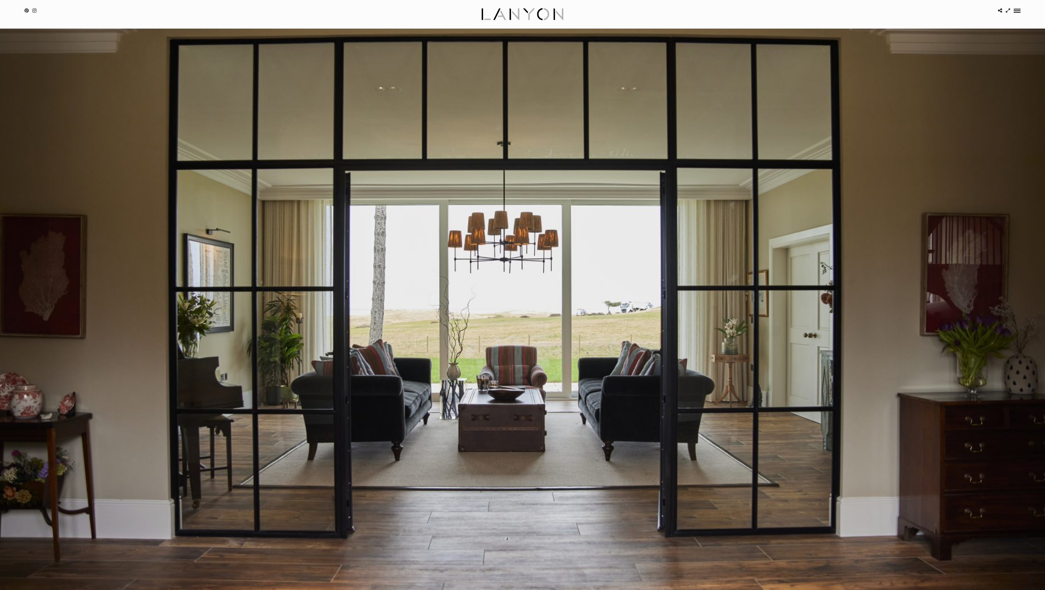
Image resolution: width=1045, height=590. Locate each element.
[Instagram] (34, 10)
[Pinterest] (26, 10)
